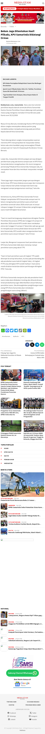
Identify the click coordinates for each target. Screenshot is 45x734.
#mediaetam (6, 336)
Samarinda (11, 505)
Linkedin (12, 719)
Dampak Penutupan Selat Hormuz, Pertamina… (26, 632)
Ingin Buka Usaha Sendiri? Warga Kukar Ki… (24, 516)
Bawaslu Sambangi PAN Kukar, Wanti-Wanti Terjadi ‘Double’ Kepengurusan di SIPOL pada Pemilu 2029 (33, 385)
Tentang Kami (11, 702)
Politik (10, 530)
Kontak (11, 705)
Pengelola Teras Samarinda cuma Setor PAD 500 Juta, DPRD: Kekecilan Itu (11, 413)
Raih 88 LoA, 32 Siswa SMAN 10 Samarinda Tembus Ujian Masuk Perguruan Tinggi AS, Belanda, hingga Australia (34, 436)
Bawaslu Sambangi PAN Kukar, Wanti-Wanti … (25, 532)
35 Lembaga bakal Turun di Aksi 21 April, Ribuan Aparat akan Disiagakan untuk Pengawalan (33, 414)
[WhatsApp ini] (42, 345)
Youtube (34, 719)
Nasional (11, 613)
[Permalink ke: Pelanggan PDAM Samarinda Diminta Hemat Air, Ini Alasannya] (11, 426)
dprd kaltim (8, 452)
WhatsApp (13, 716)
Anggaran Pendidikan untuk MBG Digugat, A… (25, 624)
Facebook (13, 713)
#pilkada (16, 336)
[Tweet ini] (32, 345)
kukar (6, 448)
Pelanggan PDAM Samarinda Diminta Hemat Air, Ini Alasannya (11, 435)
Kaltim (6, 456)
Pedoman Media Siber (33, 705)
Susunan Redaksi (33, 702)
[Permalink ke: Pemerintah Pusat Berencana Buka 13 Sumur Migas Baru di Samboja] (22, 484)
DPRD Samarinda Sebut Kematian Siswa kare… (25, 507)
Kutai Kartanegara (7, 498)
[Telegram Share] (37, 345)
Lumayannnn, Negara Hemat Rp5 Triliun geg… (25, 615)
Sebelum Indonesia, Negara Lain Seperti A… (25, 641)
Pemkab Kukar (9, 460)
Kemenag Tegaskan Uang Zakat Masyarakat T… (26, 649)
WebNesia (22, 730)
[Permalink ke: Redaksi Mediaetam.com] (3, 42)
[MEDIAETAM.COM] (22, 3)
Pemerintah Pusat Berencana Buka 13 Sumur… (18, 500)
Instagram (34, 716)
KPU (23, 336)
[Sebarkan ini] (27, 345)
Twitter (34, 713)
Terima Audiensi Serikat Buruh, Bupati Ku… (24, 524)
